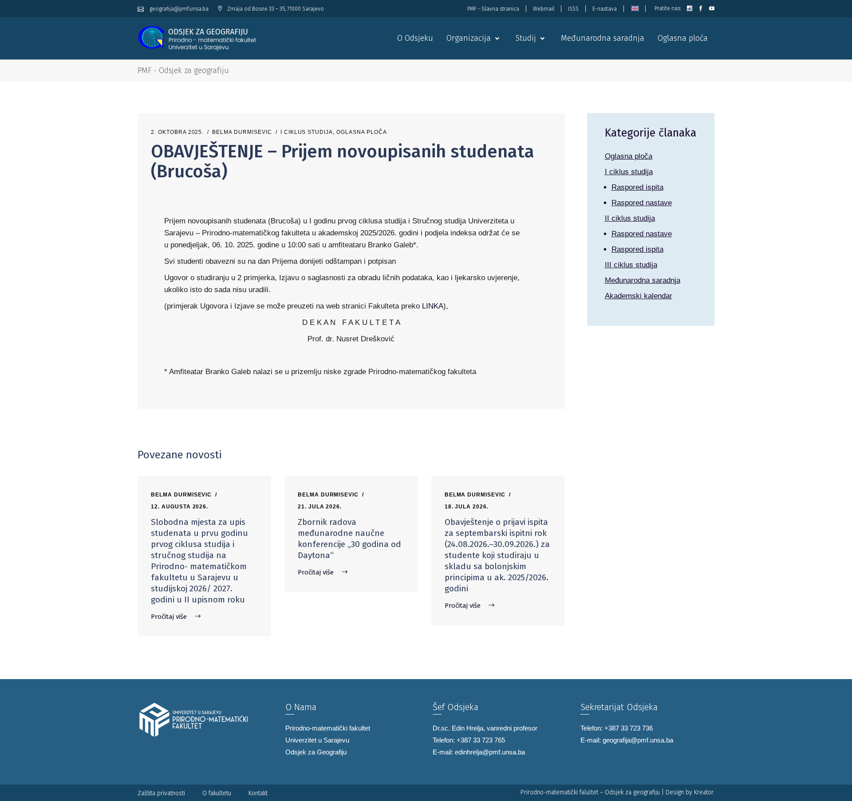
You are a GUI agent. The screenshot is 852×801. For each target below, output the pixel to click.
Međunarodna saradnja (642, 280)
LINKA (432, 306)
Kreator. (704, 792)
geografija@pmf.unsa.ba (638, 740)
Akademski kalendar (638, 296)
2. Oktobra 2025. (177, 132)
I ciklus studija (306, 132)
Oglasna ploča (361, 132)
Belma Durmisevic (242, 132)
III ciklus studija (631, 265)
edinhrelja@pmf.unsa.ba (490, 752)
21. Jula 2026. (320, 507)
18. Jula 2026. (467, 507)
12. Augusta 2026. (179, 507)
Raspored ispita (637, 187)
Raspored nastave (641, 203)
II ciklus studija (630, 218)
